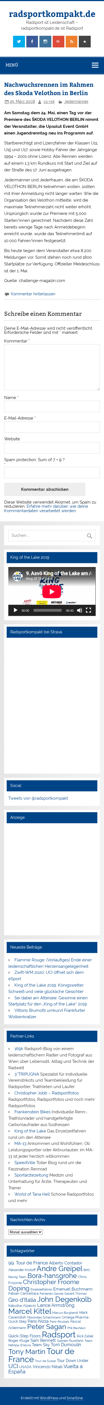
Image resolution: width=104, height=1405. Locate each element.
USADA (25, 1367)
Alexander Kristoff (21, 1270)
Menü (12, 65)
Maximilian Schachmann (44, 1317)
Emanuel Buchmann (73, 1289)
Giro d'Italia (22, 1300)
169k (18, 1048)
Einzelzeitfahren (41, 1289)
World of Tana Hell (32, 1194)
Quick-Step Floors (24, 1336)
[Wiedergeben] (15, 610)
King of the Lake (30, 1131)
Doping (18, 1288)
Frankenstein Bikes (32, 1111)
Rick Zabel (85, 1336)
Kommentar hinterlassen (33, 294)
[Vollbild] (88, 610)
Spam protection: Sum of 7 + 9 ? (34, 460)
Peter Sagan (46, 1327)
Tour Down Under (72, 1360)
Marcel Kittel (29, 1311)
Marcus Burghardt (65, 1313)
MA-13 (20, 1143)
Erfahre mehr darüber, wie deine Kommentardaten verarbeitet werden (46, 508)
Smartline (75, 1398)
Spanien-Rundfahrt (70, 1341)
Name (11, 398)
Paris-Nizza (38, 1321)
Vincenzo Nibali (47, 1366)
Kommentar (17, 341)
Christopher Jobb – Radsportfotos (46, 1093)
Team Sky (41, 1345)
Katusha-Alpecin (22, 1306)
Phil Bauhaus (76, 1328)
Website (12, 439)
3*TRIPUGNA (26, 1074)
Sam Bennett (43, 1340)
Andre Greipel (59, 1268)
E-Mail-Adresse (20, 418)
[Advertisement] (52, 879)
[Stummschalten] (79, 610)
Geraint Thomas (75, 1293)
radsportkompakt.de (52, 13)
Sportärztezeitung (31, 1175)
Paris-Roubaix (59, 1321)
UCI (13, 1366)
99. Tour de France (28, 1263)
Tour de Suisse (45, 1361)
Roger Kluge (18, 1340)
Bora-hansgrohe (52, 1276)
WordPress (49, 1398)
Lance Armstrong (56, 1305)
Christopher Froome (51, 1282)
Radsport (59, 1334)
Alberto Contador (65, 1263)
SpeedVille (24, 1162)
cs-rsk (49, 101)
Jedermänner (76, 101)
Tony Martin (26, 1352)
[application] (51, 591)
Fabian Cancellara (23, 1293)
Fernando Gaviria (51, 1293)
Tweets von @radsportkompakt (38, 798)
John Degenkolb (64, 1299)
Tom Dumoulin (66, 1344)
